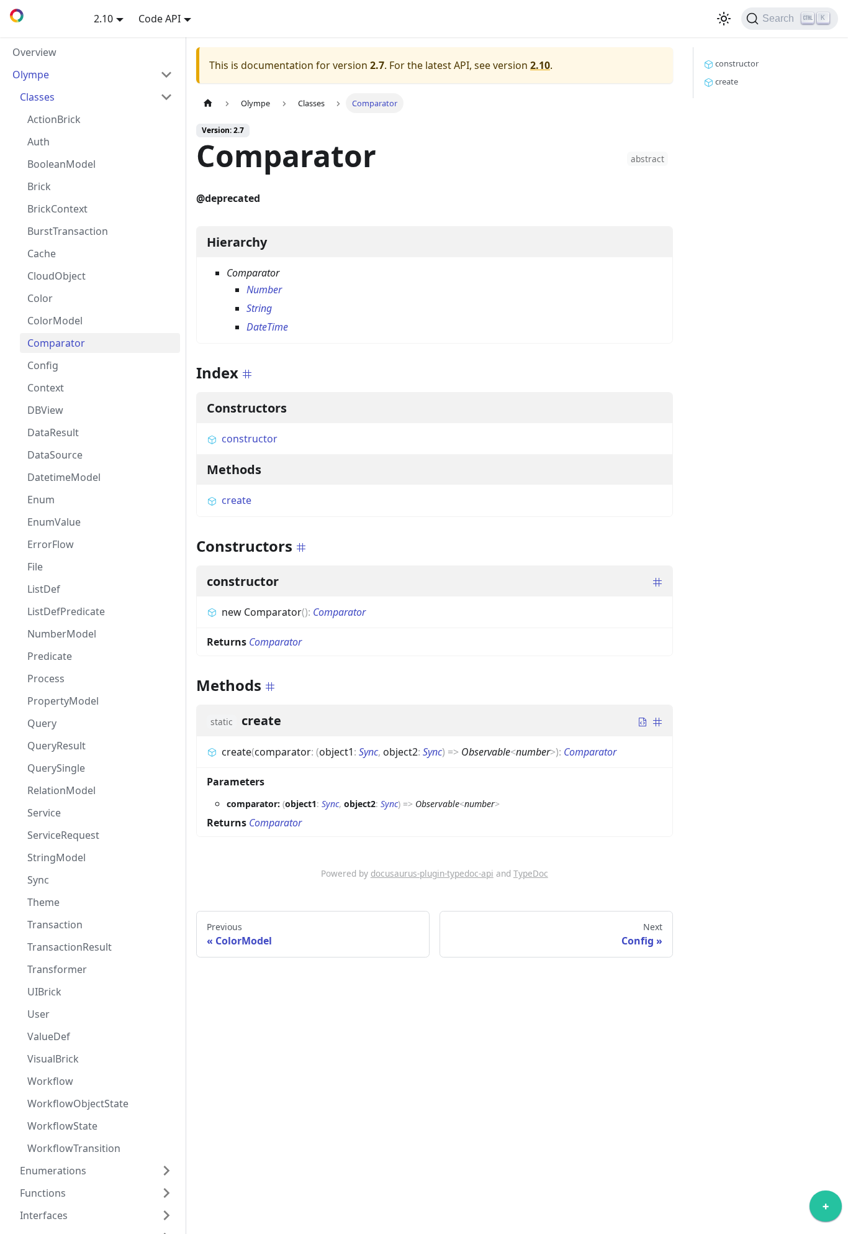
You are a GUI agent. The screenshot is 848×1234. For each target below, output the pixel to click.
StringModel (56, 857)
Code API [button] (159, 18)
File (35, 567)
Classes (37, 97)
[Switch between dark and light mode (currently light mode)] (724, 19)
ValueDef (48, 1036)
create (236, 500)
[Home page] (208, 102)
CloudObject (56, 276)
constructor (249, 439)
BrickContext (57, 209)
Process (46, 678)
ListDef (43, 589)
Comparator (56, 343)
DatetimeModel (64, 477)
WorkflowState (62, 1126)
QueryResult (56, 745)
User (38, 1014)
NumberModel (61, 634)
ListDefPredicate (66, 611)
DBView (45, 410)
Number (264, 289)
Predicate (49, 656)
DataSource (55, 455)
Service (44, 813)
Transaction (55, 924)
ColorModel (55, 320)
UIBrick (44, 992)
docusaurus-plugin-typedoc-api (432, 873)
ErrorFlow (50, 544)
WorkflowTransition (73, 1148)
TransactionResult (69, 947)
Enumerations (53, 1170)
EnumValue (54, 522)
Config (42, 365)
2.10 (540, 65)
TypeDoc (530, 873)
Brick (39, 186)
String (259, 308)
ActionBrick (54, 119)
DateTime (267, 327)
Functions (43, 1193)
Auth (38, 142)
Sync (38, 880)
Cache (41, 253)
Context (45, 388)
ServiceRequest (63, 835)
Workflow (50, 1081)
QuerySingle (56, 768)
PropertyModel (63, 701)
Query (41, 723)
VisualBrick (53, 1059)
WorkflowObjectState (78, 1103)
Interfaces (44, 1215)
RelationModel (61, 790)
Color (40, 298)
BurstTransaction (67, 231)
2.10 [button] (103, 18)
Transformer (57, 969)
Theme (43, 902)
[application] (825, 1209)
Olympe (30, 74)
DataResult (53, 432)
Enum (41, 499)
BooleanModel (61, 164)
